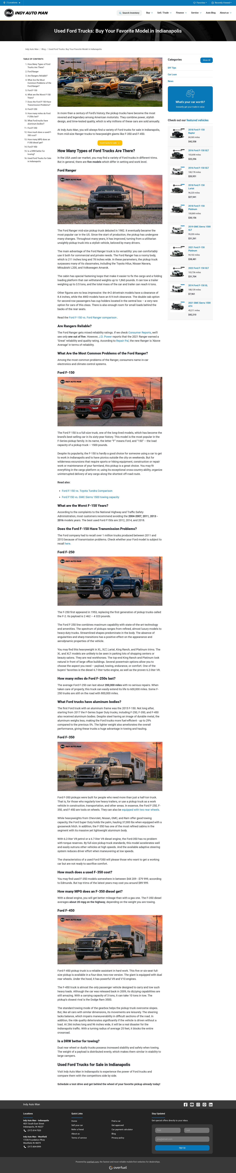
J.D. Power (106, 336)
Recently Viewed (222, 2)
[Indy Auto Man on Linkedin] (209, 1104)
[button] (12, 2)
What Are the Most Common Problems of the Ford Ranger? (39, 83)
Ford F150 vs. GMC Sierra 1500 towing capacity (90, 497)
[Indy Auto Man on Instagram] (197, 1104)
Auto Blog (211, 12)
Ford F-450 (32, 147)
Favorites (201, 2)
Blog (114, 1134)
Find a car (116, 1121)
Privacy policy (118, 1138)
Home (74, 1121)
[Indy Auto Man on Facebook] (184, 1104)
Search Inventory (131, 13)
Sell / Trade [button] (163, 12)
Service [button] (195, 12)
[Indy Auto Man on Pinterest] (203, 1104)
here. (68, 543)
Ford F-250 (32, 109)
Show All (206, 60)
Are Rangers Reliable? (37, 76)
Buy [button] (148, 12)
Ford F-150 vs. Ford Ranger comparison (93, 317)
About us (75, 1134)
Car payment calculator (122, 1129)
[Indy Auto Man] (26, 13)
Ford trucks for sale (108, 143)
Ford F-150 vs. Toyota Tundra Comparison (87, 490)
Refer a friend (77, 1129)
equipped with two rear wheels (140, 809)
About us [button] (224, 12)
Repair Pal (122, 340)
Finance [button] (180, 12)
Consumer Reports (139, 332)
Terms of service (79, 1138)
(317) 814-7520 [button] (34, 1130)
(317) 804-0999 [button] (34, 1146)
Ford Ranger (33, 71)
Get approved (118, 1125)
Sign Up (182, 1148)
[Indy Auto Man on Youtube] (191, 1104)
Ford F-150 (32, 90)
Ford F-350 (32, 128)
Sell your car (77, 1125)
